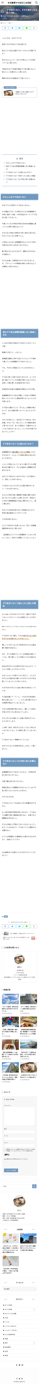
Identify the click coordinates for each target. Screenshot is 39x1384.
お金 (6, 1318)
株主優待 (8, 1347)
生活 (4, 16)
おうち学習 (8, 1305)
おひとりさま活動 (10, 1313)
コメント (7, 1105)
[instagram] (22, 1365)
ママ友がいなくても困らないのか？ (19, 172)
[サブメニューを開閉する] (34, 1309)
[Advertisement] (19, 128)
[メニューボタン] (2, 2)
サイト (6, 1143)
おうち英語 (8, 1309)
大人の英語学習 (10, 1334)
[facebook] (17, 1365)
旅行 (6, 1343)
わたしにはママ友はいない (16, 163)
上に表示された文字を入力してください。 (16, 1159)
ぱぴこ (19, 967)
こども (7, 1322)
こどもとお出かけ (10, 1326)
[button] (5, 28)
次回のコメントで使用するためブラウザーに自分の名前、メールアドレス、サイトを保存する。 (20, 1150)
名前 (5, 1129)
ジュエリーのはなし (11, 1330)
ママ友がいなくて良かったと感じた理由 (20, 175)
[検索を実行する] (34, 1186)
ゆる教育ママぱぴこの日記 (19, 3)
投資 (6, 1339)
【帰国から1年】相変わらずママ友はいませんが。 (24, 93)
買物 (6, 1355)
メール (6, 1136)
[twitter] (19, 1365)
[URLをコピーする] (34, 28)
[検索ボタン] (36, 2)
